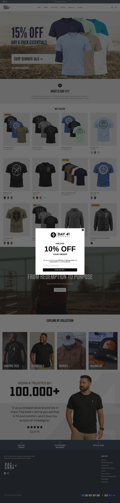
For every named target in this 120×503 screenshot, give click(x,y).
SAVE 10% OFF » (60, 270)
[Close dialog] (83, 230)
